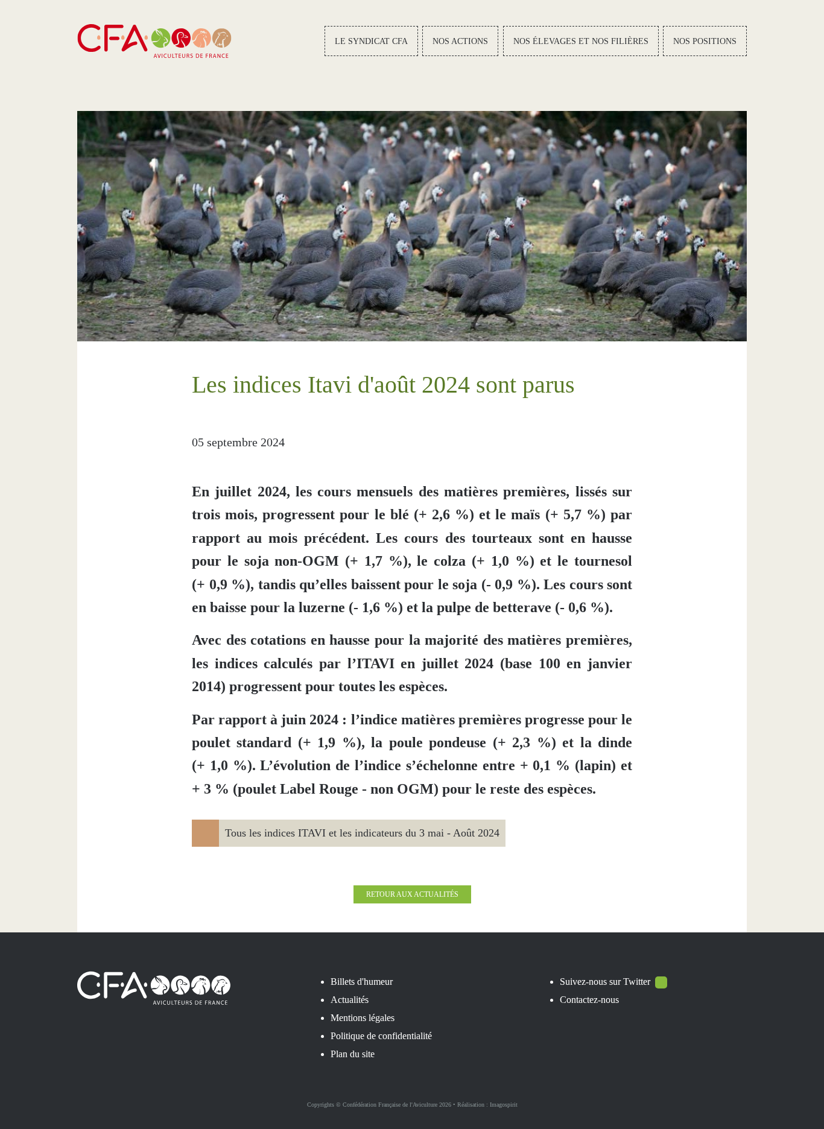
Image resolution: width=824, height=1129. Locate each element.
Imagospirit (504, 1104)
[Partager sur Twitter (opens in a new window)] (568, 442)
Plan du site (353, 1054)
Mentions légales (363, 1018)
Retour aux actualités (412, 894)
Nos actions (460, 41)
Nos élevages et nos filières (580, 41)
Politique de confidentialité (381, 1036)
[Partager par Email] (623, 442)
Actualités (350, 1000)
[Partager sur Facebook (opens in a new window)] (540, 442)
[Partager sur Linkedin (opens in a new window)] (595, 442)
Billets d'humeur (362, 981)
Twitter (636, 981)
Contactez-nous (589, 1000)
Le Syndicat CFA (371, 41)
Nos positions (705, 41)
